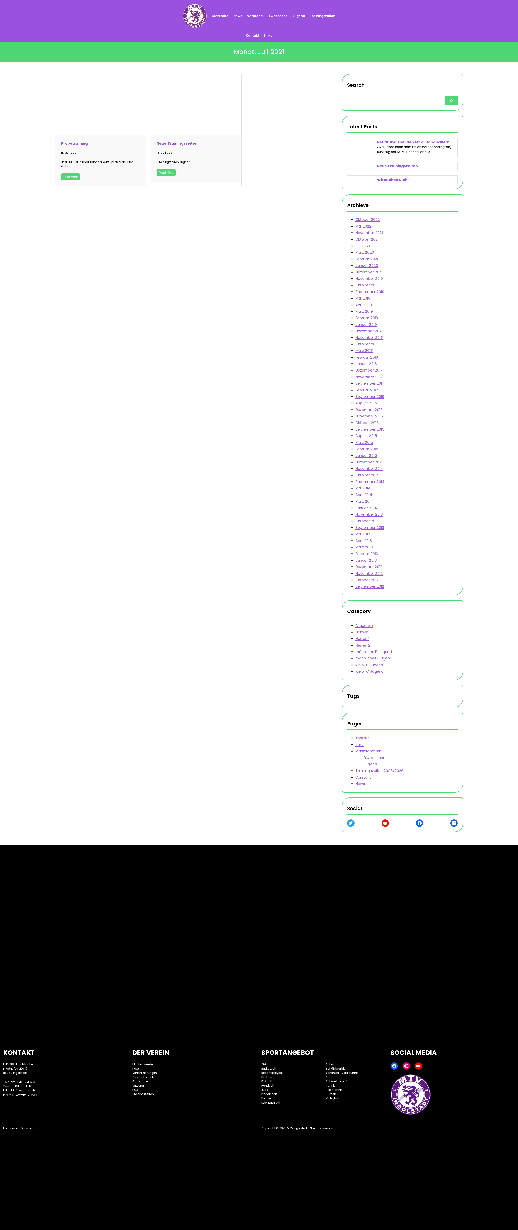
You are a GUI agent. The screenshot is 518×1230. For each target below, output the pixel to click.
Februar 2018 (366, 357)
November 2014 (369, 468)
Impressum (11, 1128)
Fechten (267, 1077)
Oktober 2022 (367, 219)
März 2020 (364, 252)
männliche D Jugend (373, 658)
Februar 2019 (366, 317)
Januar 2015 (366, 455)
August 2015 (366, 435)
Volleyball (332, 1098)
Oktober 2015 (367, 422)
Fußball (266, 1081)
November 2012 (369, 573)
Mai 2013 (362, 534)
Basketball (268, 1069)
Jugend (370, 764)
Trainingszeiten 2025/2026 (379, 770)
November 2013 (369, 514)
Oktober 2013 (367, 520)
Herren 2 (362, 645)
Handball (267, 1086)
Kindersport (269, 1094)
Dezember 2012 (368, 566)
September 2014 (369, 481)
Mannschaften (368, 751)
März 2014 (364, 501)
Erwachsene (374, 757)
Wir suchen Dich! (393, 179)
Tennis (330, 1086)
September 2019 (369, 291)
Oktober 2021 (367, 239)
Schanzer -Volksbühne (342, 1073)
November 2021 (369, 232)
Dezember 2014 (369, 462)
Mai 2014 (362, 488)
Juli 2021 (362, 245)
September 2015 (369, 429)
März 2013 (364, 547)
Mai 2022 (363, 226)
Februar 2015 (366, 448)
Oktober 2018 (367, 344)
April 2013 (363, 540)
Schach (331, 1064)
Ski (328, 1077)
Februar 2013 (366, 553)
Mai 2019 (362, 298)
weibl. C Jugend (369, 671)
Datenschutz (30, 1128)
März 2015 (364, 442)
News (360, 783)
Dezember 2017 (368, 370)
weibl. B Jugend (369, 664)
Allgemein (364, 625)
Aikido (265, 1064)
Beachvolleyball (272, 1073)
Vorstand (363, 777)
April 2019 (363, 304)
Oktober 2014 (367, 474)
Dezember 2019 (368, 271)
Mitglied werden (143, 1064)
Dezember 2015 (369, 409)
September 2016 (369, 396)
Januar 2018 (366, 363)
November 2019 (369, 278)
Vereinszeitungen (144, 1073)
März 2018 (364, 350)
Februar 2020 (367, 258)
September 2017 (369, 383)
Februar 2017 (366, 389)
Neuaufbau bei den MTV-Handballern (413, 142)
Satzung (138, 1086)
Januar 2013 (366, 560)
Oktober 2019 (367, 285)
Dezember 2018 (368, 330)
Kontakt (362, 737)
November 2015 (369, 416)
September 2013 (369, 527)
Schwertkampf (336, 1081)
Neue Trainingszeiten (177, 143)
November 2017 (369, 376)
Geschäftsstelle (143, 1077)
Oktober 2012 (367, 579)
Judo (264, 1090)
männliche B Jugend (373, 651)
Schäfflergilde (336, 1069)
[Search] (451, 100)
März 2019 (364, 311)
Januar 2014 (366, 507)
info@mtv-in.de (24, 1090)
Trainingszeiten (143, 1094)
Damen (361, 631)
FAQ (135, 1090)
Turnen (331, 1094)
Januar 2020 (366, 265)
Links (359, 744)
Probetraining (74, 143)
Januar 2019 (366, 324)
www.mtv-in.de (26, 1095)
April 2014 (363, 494)
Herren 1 (362, 638)
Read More (70, 177)
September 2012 (369, 586)
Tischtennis (334, 1090)
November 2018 (369, 337)
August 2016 (366, 402)
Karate (266, 1098)
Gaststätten (141, 1081)
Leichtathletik (270, 1103)
